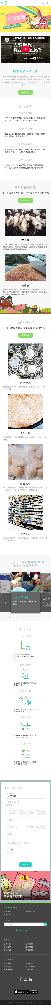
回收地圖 (7, 963)
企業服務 (7, 966)
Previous (2, 593)
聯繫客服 (29, 947)
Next (48, 593)
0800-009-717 (27, 930)
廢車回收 (29, 963)
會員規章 (7, 950)
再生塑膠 (29, 969)
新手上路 (7, 944)
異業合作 (7, 914)
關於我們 (7, 911)
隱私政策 (29, 950)
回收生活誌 (30, 911)
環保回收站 (8, 969)
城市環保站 (30, 966)
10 (41, 617)
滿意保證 (29, 944)
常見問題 (7, 947)
